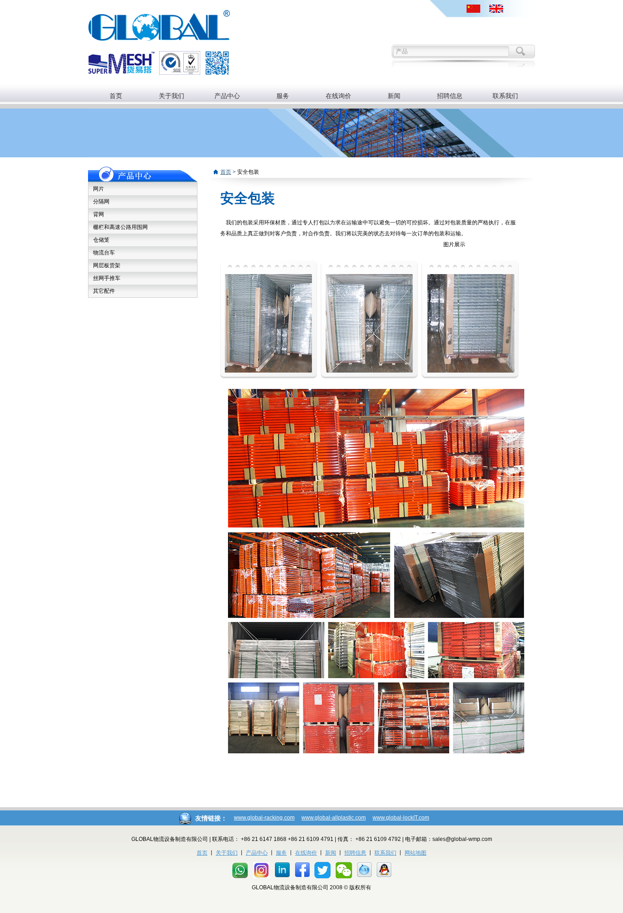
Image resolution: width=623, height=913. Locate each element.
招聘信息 (449, 95)
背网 (98, 214)
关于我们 (171, 95)
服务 (282, 95)
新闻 (394, 95)
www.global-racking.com (264, 817)
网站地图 (415, 853)
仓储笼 (101, 240)
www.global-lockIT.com (401, 817)
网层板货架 (106, 265)
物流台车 (104, 252)
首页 (115, 95)
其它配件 (104, 291)
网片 (98, 189)
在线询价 (338, 95)
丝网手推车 (106, 278)
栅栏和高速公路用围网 (120, 227)
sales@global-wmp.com (462, 839)
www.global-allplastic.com (333, 817)
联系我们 (505, 95)
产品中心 (227, 95)
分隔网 (101, 201)
